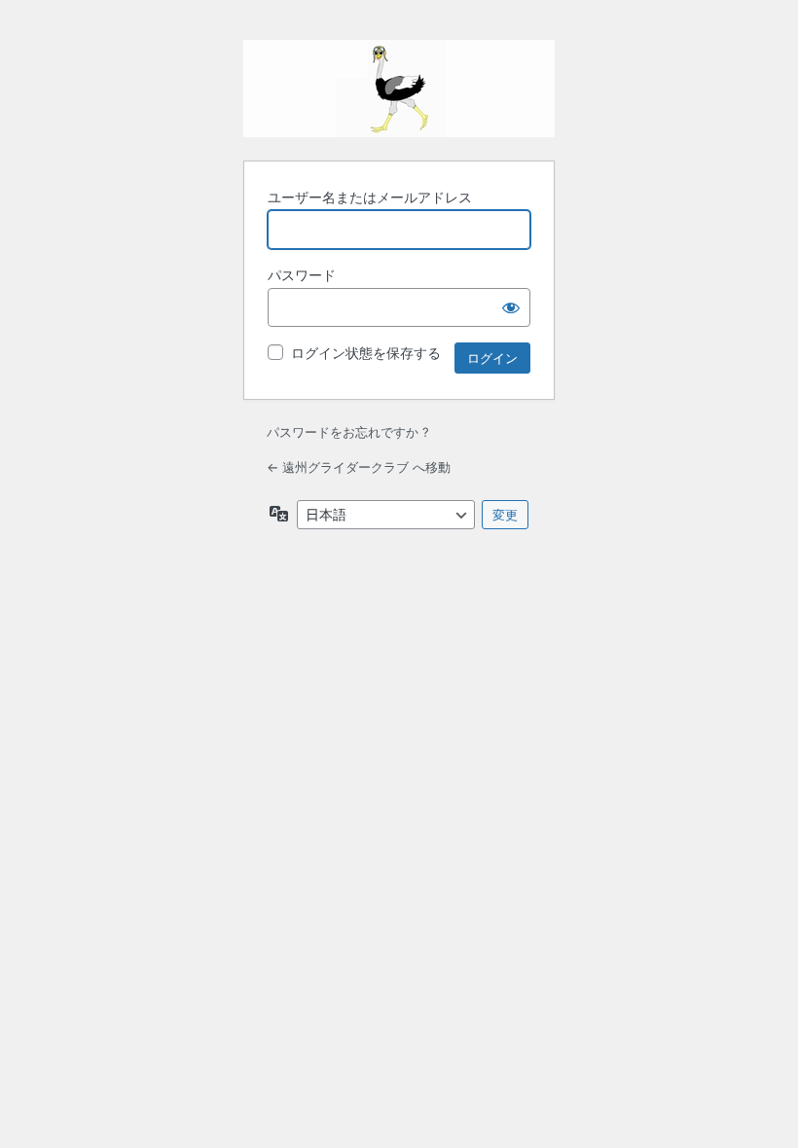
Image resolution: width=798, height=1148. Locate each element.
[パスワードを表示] (510, 307)
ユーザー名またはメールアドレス (370, 197)
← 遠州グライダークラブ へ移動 (359, 467)
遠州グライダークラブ (399, 88)
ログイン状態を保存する (366, 352)
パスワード (302, 275)
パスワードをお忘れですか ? (348, 432)
